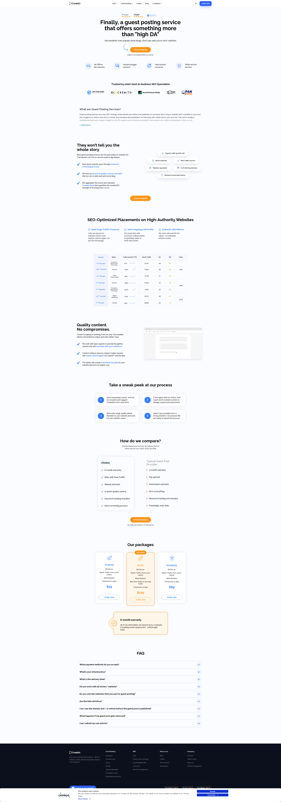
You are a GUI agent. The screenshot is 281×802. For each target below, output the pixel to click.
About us (190, 763)
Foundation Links (112, 773)
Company (156, 3)
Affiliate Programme (194, 766)
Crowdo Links (110, 759)
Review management (140, 769)
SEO (114, 3)
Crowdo (75, 3)
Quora (108, 763)
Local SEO (136, 766)
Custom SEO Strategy (141, 759)
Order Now (206, 3)
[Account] (196, 3)
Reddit (108, 766)
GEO (134, 756)
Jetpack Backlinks (112, 769)
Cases (138, 3)
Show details (83, 799)
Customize (211, 795)
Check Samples (141, 50)
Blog (147, 3)
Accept (212, 791)
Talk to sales (191, 759)
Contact (190, 756)
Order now (109, 597)
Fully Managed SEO (139, 763)
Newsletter (164, 766)
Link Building (126, 3)
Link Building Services (113, 776)
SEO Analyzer (164, 763)
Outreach (109, 756)
